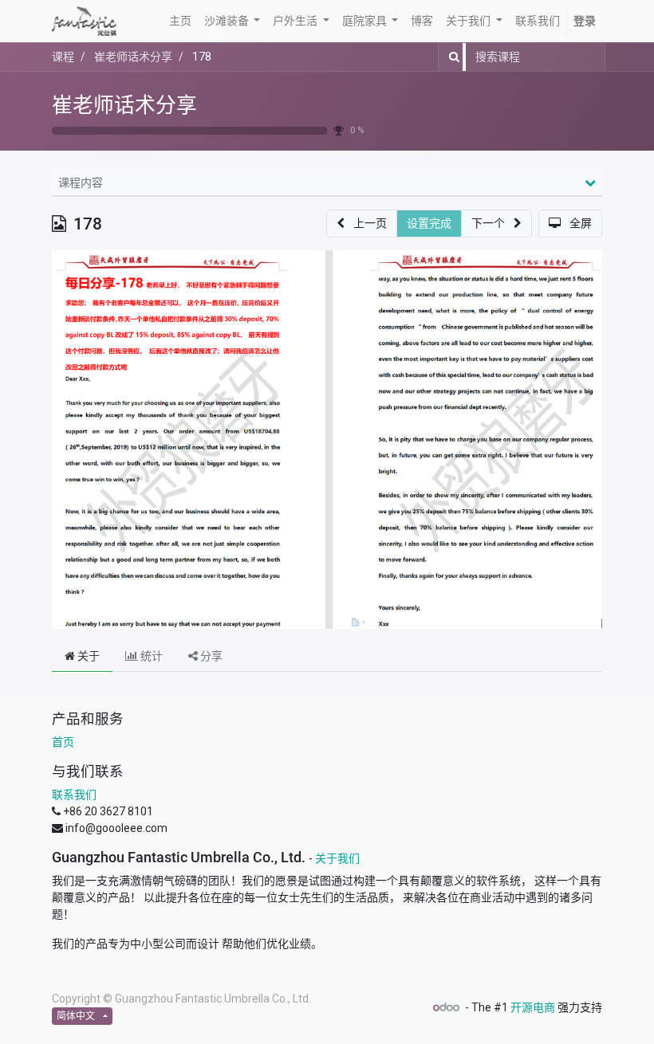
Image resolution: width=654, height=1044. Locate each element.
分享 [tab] (210, 656)
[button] (361, 223)
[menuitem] (180, 21)
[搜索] (451, 57)
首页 (63, 742)
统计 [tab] (150, 656)
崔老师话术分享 (124, 105)
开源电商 (532, 1007)
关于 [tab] (87, 656)
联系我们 (74, 794)
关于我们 (337, 858)
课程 (63, 56)
